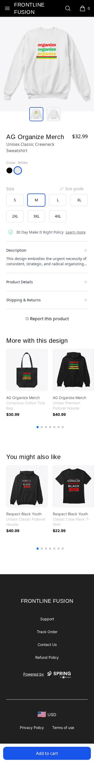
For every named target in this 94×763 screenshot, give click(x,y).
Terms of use (63, 727)
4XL (58, 216)
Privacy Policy (32, 727)
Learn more (76, 232)
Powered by (33, 674)
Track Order (47, 631)
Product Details (19, 281)
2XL (15, 216)
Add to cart (47, 753)
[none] (71, 188)
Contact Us (47, 644)
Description (16, 250)
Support (47, 619)
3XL (36, 216)
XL (79, 199)
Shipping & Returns (23, 299)
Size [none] (10, 189)
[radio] (15, 200)
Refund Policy (47, 657)
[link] (27, 370)
